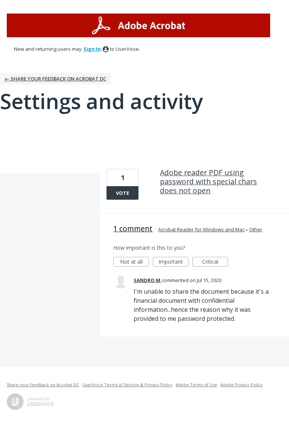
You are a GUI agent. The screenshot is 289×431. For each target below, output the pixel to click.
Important (173, 262)
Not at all (134, 262)
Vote (122, 193)
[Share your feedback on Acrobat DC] (138, 25)
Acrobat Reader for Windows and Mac (201, 229)
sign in (92, 49)
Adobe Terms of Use (196, 384)
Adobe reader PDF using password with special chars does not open (208, 181)
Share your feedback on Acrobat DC (43, 384)
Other (255, 229)
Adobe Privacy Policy (242, 384)
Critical (215, 262)
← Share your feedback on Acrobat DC (55, 78)
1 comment (132, 228)
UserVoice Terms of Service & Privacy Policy (127, 384)
